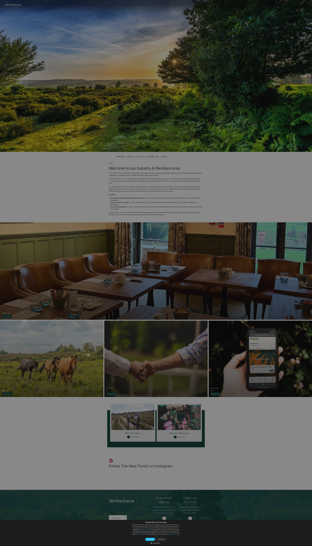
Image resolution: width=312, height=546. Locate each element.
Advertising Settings (141, 534)
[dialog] (156, 533)
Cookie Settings (172, 534)
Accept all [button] (150, 539)
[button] (156, 543)
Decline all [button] (161, 539)
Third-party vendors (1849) (145, 529)
